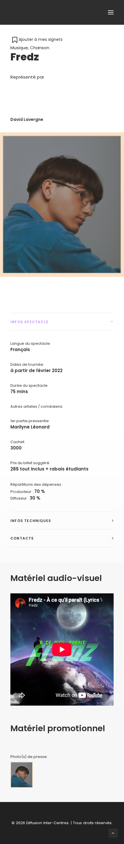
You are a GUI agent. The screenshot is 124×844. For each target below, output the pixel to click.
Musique (19, 48)
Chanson (39, 48)
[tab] (62, 322)
